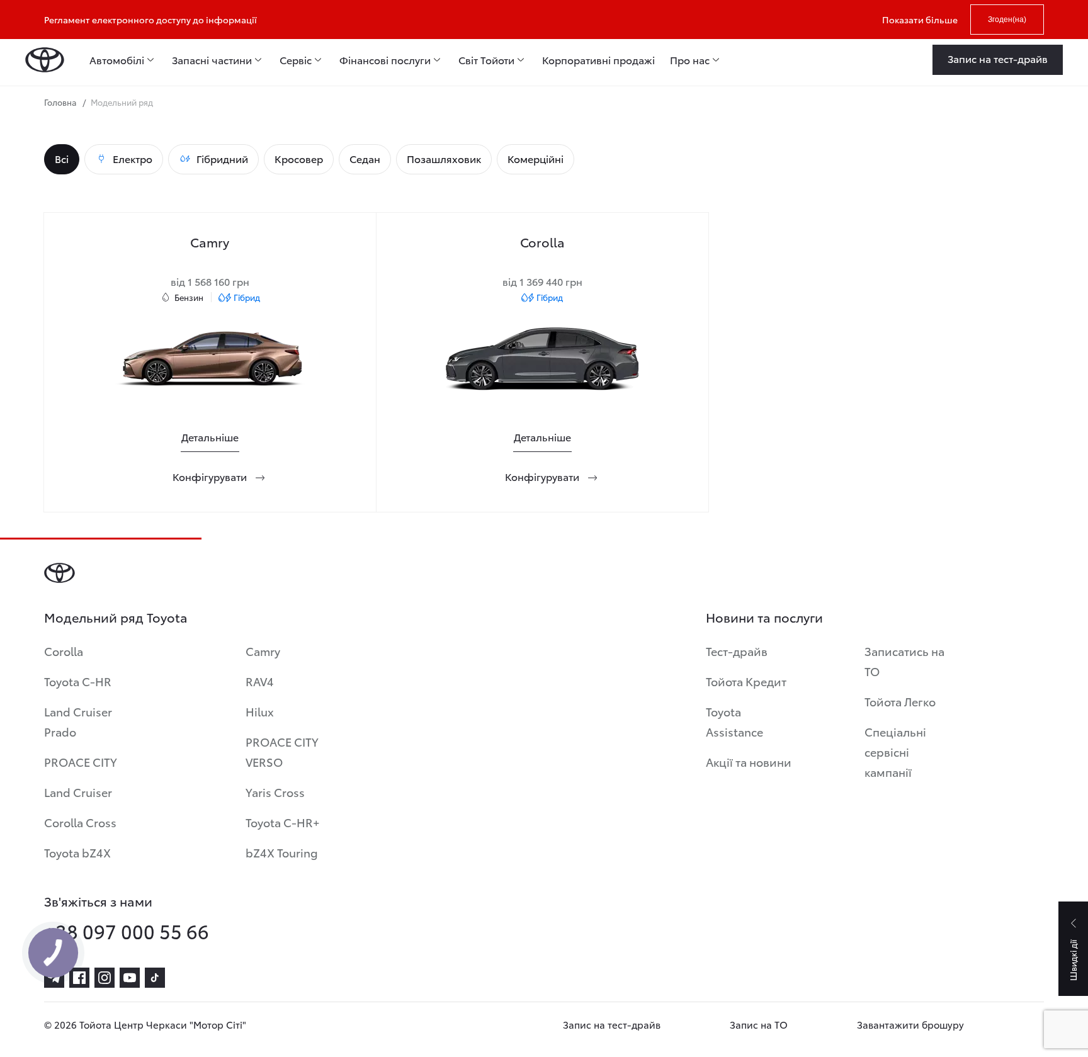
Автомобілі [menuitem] (116, 59)
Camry (263, 651)
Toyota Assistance (734, 721)
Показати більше (920, 19)
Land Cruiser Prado (78, 721)
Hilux (260, 711)
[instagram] (104, 978)
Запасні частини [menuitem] (212, 59)
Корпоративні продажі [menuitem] (598, 59)
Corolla (63, 651)
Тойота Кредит (746, 681)
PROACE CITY (80, 761)
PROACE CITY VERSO (282, 751)
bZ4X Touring (282, 852)
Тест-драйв (737, 651)
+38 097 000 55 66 (126, 931)
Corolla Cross (80, 822)
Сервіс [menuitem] (296, 59)
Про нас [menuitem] (690, 59)
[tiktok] (155, 978)
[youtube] (130, 978)
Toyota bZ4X (77, 852)
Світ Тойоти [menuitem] (486, 59)
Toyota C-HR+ (283, 822)
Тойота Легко (900, 701)
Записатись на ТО (904, 661)
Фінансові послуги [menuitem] (385, 59)
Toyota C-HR (77, 681)
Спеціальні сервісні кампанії (895, 751)
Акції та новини (748, 761)
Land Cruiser (78, 792)
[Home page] (44, 59)
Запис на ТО (759, 1024)
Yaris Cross (275, 792)
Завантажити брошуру (910, 1024)
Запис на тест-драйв (611, 1024)
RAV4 (260, 681)
